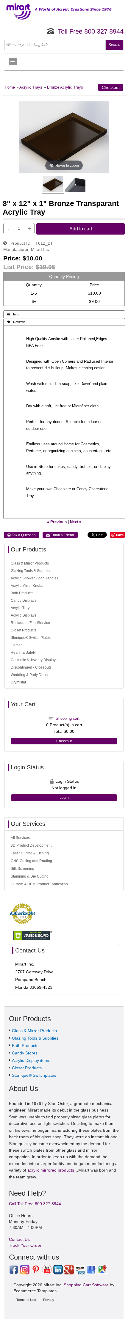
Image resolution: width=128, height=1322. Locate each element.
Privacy (48, 1299)
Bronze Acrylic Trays (65, 87)
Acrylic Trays (30, 87)
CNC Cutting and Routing (31, 861)
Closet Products (23, 630)
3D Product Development (31, 845)
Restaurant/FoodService (30, 623)
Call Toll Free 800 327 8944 (35, 1203)
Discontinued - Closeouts (31, 667)
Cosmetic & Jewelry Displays (34, 660)
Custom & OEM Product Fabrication (39, 884)
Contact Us (19, 1239)
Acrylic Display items (31, 1060)
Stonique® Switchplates (34, 1075)
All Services (20, 838)
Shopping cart (67, 718)
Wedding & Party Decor (30, 675)
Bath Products (22, 593)
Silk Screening (22, 869)
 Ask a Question (21, 535)
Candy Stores (25, 1053)
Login (64, 797)
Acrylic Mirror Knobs (27, 586)
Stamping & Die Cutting (30, 876)
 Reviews (16, 322)
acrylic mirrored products (50, 1170)
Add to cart (80, 228)
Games (16, 645)
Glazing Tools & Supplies (31, 571)
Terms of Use (26, 1299)
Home (10, 87)
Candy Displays (23, 600)
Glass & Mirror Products (30, 563)
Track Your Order (25, 1245)
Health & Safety (23, 652)
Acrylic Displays (23, 615)
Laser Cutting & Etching (30, 853)
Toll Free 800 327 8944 (91, 31)
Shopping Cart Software (86, 1284)
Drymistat (18, 682)
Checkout (111, 87)
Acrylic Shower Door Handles (34, 578)
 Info (12, 314)
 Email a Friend (60, 535)
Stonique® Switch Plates (31, 638)
